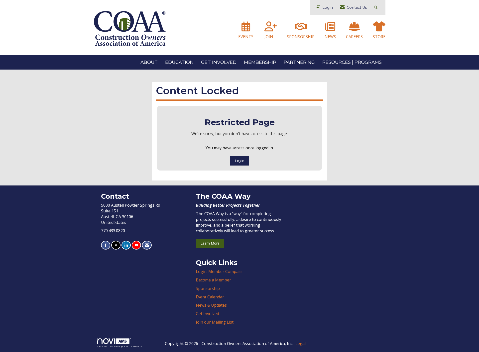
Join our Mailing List (215, 322)
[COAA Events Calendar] (245, 28)
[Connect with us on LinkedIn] (126, 245)
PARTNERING (299, 62)
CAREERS (354, 36)
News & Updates (211, 305)
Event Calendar (210, 297)
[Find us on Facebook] (105, 245)
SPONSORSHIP (301, 36)
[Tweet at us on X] (115, 245)
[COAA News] (330, 28)
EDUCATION (179, 62)
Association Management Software (119, 347)
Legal (300, 343)
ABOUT (149, 62)
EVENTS (245, 36)
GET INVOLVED (219, 62)
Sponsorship (208, 288)
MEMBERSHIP (260, 62)
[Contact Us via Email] (147, 245)
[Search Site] (376, 7)
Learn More (210, 243)
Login (239, 160)
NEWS (330, 36)
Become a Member (213, 280)
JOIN (268, 36)
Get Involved (207, 313)
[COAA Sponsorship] (301, 28)
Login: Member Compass (219, 271)
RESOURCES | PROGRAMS (352, 62)
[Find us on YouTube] (136, 245)
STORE (379, 36)
